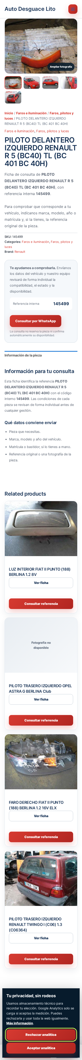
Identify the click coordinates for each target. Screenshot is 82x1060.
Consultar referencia (41, 604)
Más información (19, 1023)
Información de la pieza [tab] (23, 355)
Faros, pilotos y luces (52, 131)
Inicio (9, 113)
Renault (20, 251)
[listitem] (13, 82)
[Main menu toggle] (72, 9)
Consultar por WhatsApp (35, 321)
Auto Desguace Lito (30, 9)
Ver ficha (41, 583)
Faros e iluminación (31, 113)
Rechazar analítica (41, 1035)
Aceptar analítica (41, 1048)
